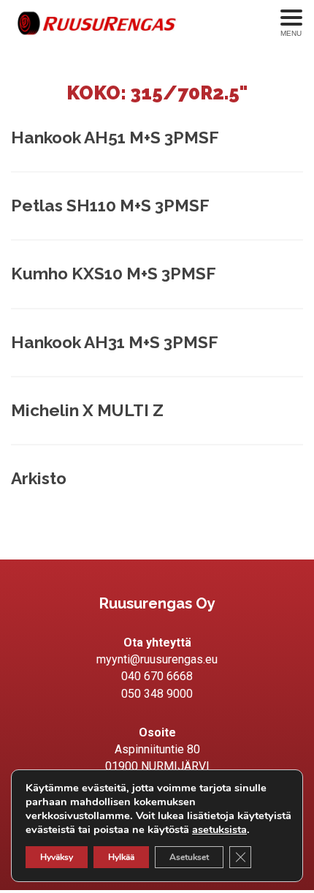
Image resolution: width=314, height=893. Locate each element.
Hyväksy (56, 857)
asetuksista (219, 829)
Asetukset (189, 857)
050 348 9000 (157, 694)
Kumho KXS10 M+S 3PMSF (113, 273)
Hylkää (121, 857)
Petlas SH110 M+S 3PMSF (110, 205)
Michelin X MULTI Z (87, 410)
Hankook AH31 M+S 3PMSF (114, 342)
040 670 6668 (157, 676)
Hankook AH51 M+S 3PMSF (115, 137)
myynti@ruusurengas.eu (157, 659)
